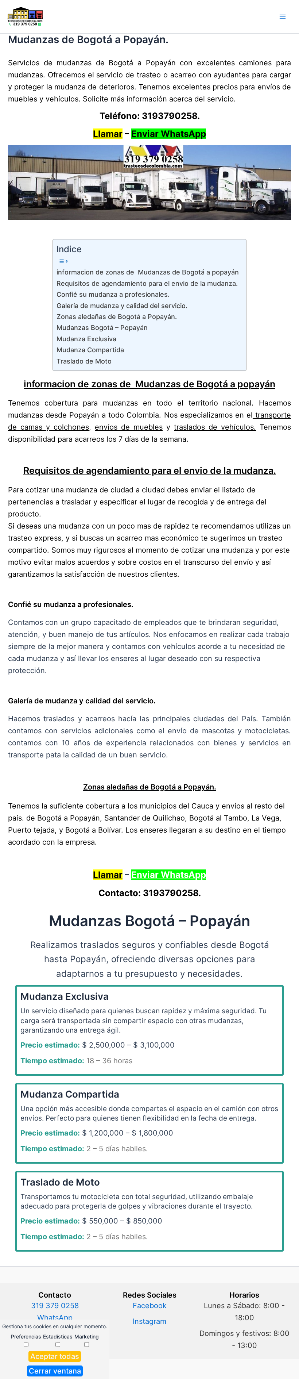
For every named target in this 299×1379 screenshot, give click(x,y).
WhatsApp (55, 1317)
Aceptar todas (54, 1356)
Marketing (86, 1336)
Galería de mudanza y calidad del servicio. (123, 306)
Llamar (108, 133)
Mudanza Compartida (90, 350)
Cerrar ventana (55, 1371)
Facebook (150, 1305)
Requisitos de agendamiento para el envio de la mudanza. (147, 283)
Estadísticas (58, 1336)
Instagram (149, 1321)
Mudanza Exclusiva (86, 339)
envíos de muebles (129, 427)
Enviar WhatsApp (168, 133)
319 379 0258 (55, 1305)
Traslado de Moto (84, 361)
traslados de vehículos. (215, 427)
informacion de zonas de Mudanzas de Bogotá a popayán (148, 272)
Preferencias (26, 1336)
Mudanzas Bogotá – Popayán (102, 327)
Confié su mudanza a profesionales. (113, 294)
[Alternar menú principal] (282, 17)
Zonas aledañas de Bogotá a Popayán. (117, 316)
